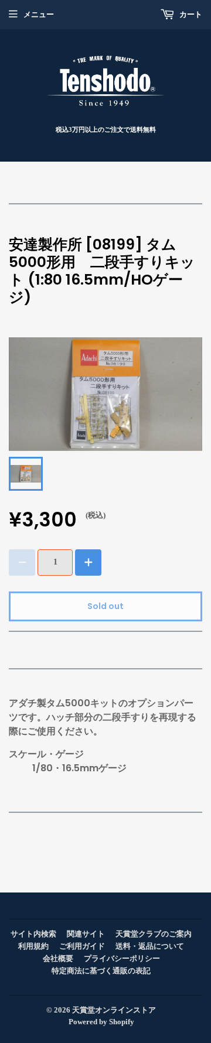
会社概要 (58, 958)
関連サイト (86, 933)
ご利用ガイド (82, 946)
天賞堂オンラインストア (114, 1010)
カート (190, 14)
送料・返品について (149, 946)
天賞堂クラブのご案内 (153, 933)
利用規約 (33, 946)
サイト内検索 (33, 933)
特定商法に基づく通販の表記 (101, 970)
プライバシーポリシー (122, 958)
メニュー (38, 14)
